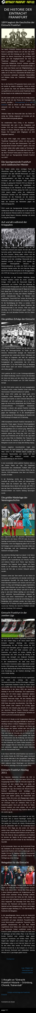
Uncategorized (10, 959)
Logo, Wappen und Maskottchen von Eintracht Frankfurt (27, 970)
